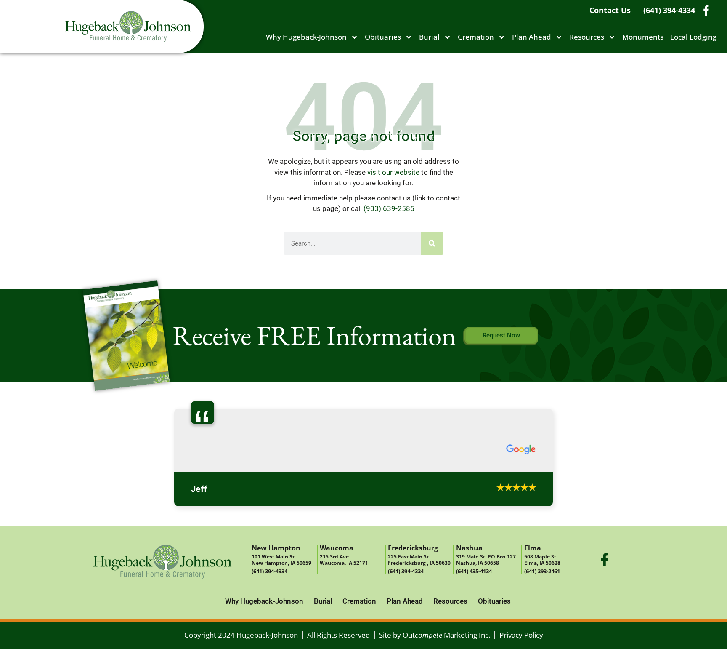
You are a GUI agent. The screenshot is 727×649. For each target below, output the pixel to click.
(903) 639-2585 (389, 208)
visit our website (393, 172)
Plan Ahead (531, 37)
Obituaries (383, 37)
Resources (586, 37)
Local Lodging (693, 37)
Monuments (642, 37)
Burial (429, 37)
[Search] (432, 243)
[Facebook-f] (604, 559)
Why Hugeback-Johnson (306, 37)
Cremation (476, 37)
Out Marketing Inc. (446, 635)
